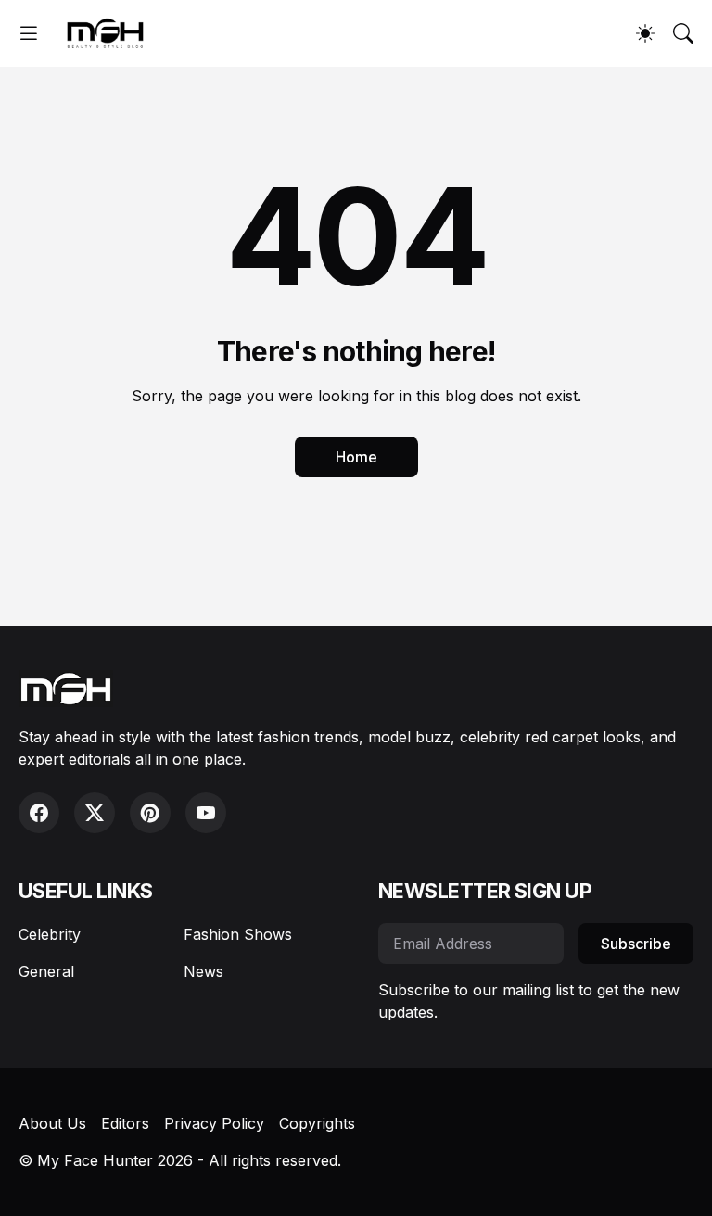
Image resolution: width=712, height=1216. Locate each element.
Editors (125, 1123)
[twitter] (94, 812)
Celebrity (50, 934)
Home (356, 457)
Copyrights (317, 1123)
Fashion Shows (238, 934)
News (203, 971)
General (46, 971)
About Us (52, 1123)
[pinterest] (150, 812)
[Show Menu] (28, 33)
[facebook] (39, 812)
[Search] (683, 33)
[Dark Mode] (645, 33)
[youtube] (205, 812)
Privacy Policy (214, 1123)
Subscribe (636, 943)
